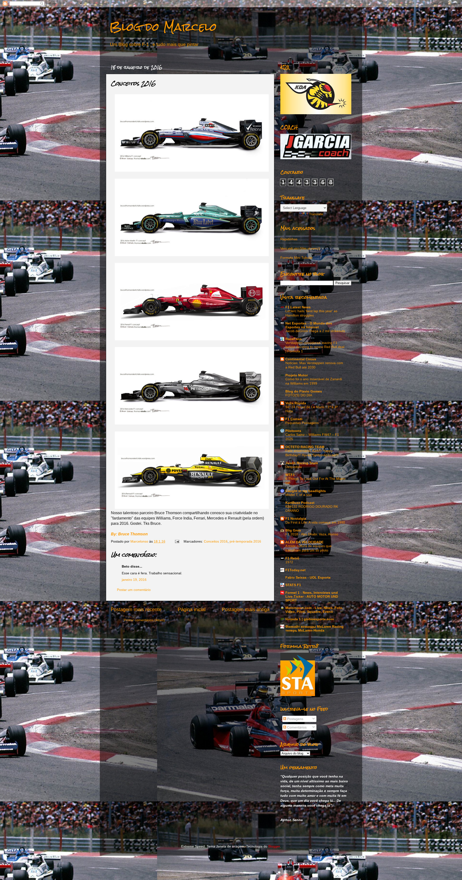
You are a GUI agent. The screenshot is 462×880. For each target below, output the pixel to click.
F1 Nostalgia (295, 518)
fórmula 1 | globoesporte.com (309, 619)
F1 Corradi (293, 419)
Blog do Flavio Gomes (303, 391)
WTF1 (290, 475)
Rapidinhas (288, 239)
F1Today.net (295, 570)
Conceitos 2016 (216, 541)
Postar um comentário (134, 590)
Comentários (296, 727)
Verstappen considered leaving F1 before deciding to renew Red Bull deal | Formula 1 (314, 347)
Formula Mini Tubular (296, 258)
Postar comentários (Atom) (144, 620)
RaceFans (293, 339)
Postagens (294, 719)
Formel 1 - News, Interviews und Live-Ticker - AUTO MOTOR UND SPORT (311, 596)
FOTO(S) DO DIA (298, 395)
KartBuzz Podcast (299, 503)
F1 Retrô (292, 558)
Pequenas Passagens (302, 423)
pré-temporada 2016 (245, 541)
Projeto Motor (296, 375)
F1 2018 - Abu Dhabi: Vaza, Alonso (311, 534)
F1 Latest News (298, 307)
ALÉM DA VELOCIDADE (304, 542)
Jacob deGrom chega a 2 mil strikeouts (315, 331)
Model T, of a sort (298, 495)
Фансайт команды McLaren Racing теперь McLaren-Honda (314, 628)
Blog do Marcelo (163, 27)
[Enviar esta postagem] (176, 541)
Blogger (274, 846)
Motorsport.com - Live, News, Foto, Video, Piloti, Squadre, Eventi (314, 610)
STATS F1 (293, 585)
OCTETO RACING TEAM (304, 447)
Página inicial (191, 609)
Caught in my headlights (305, 491)
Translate (316, 214)
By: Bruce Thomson (129, 534)
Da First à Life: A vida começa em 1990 (315, 522)
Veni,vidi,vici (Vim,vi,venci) (300, 248)
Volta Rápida (295, 403)
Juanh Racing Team (301, 463)
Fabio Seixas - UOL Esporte (308, 577)
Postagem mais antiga (246, 609)
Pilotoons (293, 431)
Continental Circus (300, 359)
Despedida (293, 467)
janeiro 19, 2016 (134, 580)
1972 (289, 562)
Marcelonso (139, 541)
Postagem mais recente (136, 609)
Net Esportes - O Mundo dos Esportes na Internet (308, 325)
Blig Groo (293, 530)
